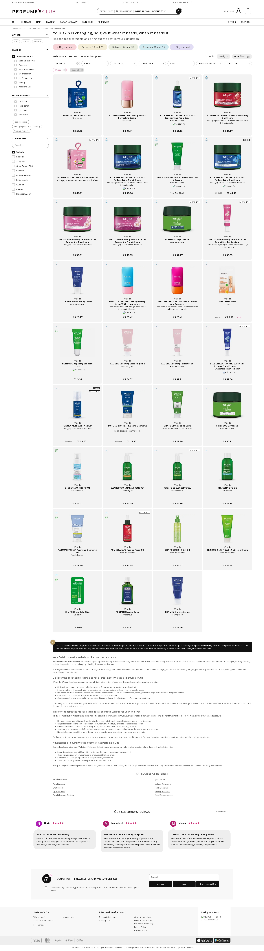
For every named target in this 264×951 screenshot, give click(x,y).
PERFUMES (103, 21)
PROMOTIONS (125, 11)
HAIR (38, 21)
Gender (16, 35)
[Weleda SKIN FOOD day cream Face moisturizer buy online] (227, 435)
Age (172, 63)
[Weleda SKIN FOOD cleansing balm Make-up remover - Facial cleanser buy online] (177, 435)
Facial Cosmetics (33, 29)
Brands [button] (67, 63)
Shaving (21, 82)
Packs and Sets (24, 86)
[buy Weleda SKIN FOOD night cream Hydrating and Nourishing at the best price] (177, 221)
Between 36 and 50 (154, 47)
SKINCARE (26, 21)
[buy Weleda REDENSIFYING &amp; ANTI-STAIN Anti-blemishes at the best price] (77, 97)
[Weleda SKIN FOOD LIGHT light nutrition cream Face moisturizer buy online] (227, 559)
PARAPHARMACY (68, 21)
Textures (233, 63)
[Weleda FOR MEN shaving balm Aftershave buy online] (127, 621)
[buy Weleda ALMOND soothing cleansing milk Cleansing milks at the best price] (127, 345)
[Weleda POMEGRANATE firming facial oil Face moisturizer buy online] (127, 559)
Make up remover (21, 131)
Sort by (222, 56)
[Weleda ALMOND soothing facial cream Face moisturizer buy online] (177, 373)
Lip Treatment (59, 791)
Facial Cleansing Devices (63, 795)
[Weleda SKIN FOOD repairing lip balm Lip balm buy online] (77, 373)
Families (17, 49)
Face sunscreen (20, 122)
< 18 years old (65, 47)
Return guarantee (182, 2)
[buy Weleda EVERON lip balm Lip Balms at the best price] (227, 283)
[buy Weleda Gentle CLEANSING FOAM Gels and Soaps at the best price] (77, 469)
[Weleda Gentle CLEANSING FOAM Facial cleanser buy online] (77, 497)
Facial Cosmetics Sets (164, 795)
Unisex (26, 41)
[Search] (179, 11)
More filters (240, 56)
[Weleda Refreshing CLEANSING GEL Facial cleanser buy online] (177, 497)
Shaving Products (162, 791)
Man (16, 41)
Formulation (207, 63)
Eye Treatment (24, 73)
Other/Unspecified (207, 884)
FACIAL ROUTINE (21, 95)
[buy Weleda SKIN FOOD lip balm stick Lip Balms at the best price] (77, 593)
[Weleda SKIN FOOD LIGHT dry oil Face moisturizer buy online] (177, 559)
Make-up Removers (26, 60)
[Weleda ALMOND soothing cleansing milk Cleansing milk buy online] (127, 373)
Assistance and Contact (24, 2)
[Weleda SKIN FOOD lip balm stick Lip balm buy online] (77, 621)
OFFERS (232, 21)
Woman (38, 41)
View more (221, 811)
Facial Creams (59, 784)
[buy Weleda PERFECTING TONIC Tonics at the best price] (227, 469)
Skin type (147, 63)
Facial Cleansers (161, 788)
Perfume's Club (18, 29)
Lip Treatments (25, 78)
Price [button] (87, 63)
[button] (45, 925)
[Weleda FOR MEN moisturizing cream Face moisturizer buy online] (77, 311)
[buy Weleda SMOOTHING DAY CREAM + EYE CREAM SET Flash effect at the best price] (77, 159)
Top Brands (19, 138)
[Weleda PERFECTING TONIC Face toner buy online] (227, 497)
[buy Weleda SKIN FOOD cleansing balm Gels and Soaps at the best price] (177, 407)
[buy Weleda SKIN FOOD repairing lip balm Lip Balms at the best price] (77, 345)
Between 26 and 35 (123, 47)
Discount (119, 63)
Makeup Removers (163, 784)
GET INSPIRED (106, 11)
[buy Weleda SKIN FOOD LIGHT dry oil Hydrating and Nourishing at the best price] (177, 531)
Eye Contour (58, 788)
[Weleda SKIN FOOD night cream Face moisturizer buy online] (177, 249)
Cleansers (22, 65)
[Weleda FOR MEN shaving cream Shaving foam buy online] (177, 621)
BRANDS (245, 21)
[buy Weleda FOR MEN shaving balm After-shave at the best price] (127, 593)
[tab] (30, 95)
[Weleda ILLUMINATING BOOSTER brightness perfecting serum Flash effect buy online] (127, 125)
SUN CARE (87, 21)
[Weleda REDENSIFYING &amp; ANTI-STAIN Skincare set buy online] (77, 125)
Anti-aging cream (21, 126)
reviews (132, 811)
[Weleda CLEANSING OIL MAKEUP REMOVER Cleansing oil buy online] (127, 497)
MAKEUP (50, 21)
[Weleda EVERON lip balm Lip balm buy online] (227, 311)
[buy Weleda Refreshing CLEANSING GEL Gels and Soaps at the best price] (177, 469)
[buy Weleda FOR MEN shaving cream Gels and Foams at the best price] (177, 593)
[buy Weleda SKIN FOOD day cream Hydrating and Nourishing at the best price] (227, 407)
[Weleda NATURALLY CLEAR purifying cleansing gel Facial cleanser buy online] (77, 559)
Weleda (207, 645)
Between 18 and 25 (92, 47)
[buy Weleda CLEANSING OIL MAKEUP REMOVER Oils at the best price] (127, 469)
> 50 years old (182, 47)
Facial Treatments (26, 69)
